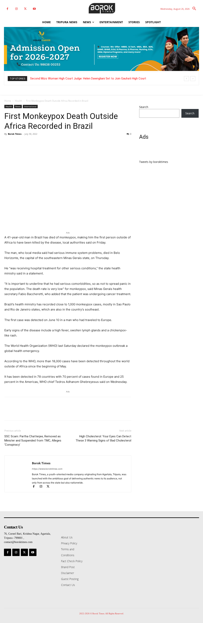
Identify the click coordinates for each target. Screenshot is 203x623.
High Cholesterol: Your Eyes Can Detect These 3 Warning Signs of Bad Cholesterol (103, 438)
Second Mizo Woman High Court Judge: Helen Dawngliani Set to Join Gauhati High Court (88, 78)
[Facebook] (7, 8)
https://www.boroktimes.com (47, 468)
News (18, 106)
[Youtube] (34, 8)
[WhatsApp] (36, 143)
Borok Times (14, 133)
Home (7, 100)
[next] (192, 78)
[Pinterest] (27, 143)
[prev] (186, 78)
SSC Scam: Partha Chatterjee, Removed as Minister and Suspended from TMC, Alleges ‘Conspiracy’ (32, 440)
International (30, 106)
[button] (194, 8)
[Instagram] (16, 8)
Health (18, 100)
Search (143, 107)
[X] (25, 8)
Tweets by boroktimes (153, 162)
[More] (45, 143)
